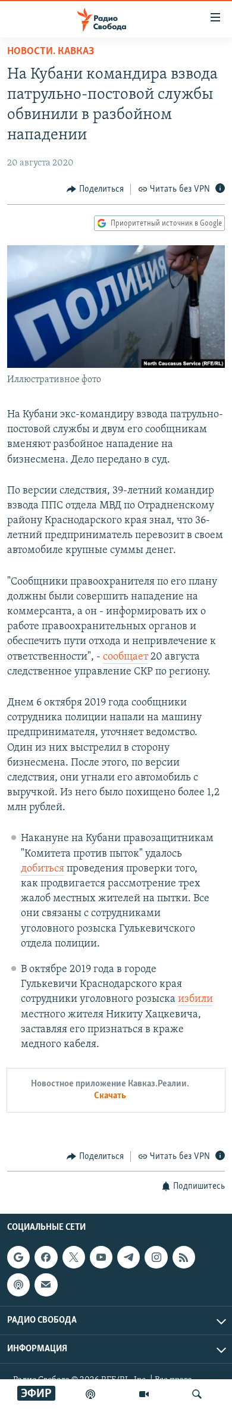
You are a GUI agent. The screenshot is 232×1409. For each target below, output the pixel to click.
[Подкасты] (18, 1284)
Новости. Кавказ (50, 51)
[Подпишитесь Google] (18, 1257)
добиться (42, 869)
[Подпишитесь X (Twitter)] (73, 1257)
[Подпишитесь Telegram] (128, 1257)
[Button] (95, 189)
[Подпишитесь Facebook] (46, 1257)
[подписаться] (46, 1284)
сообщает (125, 657)
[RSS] (184, 1257)
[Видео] (144, 1394)
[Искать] (197, 1394)
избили (195, 999)
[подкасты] (90, 1394)
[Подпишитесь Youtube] (101, 1257)
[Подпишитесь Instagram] (156, 1257)
